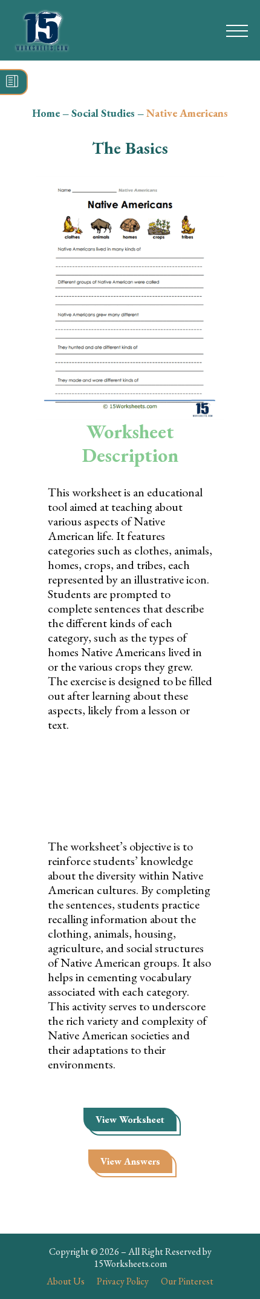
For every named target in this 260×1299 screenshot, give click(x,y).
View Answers (130, 1161)
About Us (66, 1281)
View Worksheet (130, 1119)
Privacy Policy (123, 1281)
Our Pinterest (187, 1281)
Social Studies (103, 113)
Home (46, 113)
